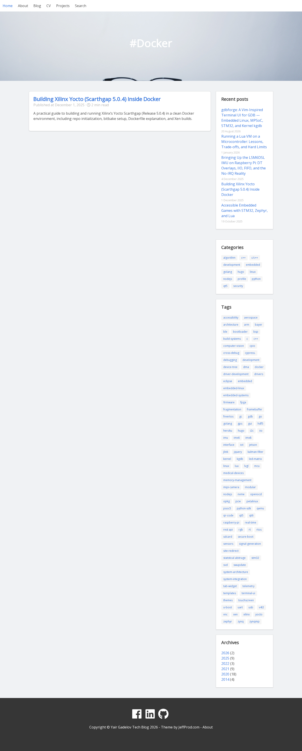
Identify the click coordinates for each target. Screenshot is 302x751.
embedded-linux (233, 388)
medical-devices (233, 473)
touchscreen (246, 600)
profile (242, 279)
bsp (255, 332)
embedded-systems (235, 395)
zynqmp (254, 621)
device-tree (230, 367)
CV (48, 5)
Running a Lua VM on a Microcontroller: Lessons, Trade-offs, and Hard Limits (244, 141)
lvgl (246, 466)
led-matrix (255, 459)
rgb (241, 529)
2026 (225, 652)
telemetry (248, 586)
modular (250, 487)
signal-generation (250, 544)
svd (225, 565)
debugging (230, 360)
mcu (257, 466)
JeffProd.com (188, 727)
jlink (225, 452)
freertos (228, 416)
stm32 (255, 558)
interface (228, 445)
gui (250, 423)
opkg (226, 501)
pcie (238, 501)
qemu (260, 508)
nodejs (227, 279)
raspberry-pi (231, 522)
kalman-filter (255, 452)
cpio (252, 346)
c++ (243, 258)
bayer (258, 324)
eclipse (227, 381)
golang (227, 272)
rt (250, 529)
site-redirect (231, 551)
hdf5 (260, 423)
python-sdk (244, 508)
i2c (252, 430)
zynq (241, 621)
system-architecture (235, 572)
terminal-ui (248, 593)
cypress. (250, 353)
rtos (259, 529)
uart (240, 607)
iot (241, 445)
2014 (225, 679)
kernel (227, 459)
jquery (238, 452)
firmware (229, 402)
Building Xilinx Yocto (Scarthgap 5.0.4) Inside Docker (97, 98)
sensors (228, 544)
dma (246, 367)
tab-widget (230, 586)
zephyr (227, 621)
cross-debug (231, 353)
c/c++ (254, 258)
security (238, 286)
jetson (253, 445)
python (256, 279)
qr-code (228, 515)
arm (246, 324)
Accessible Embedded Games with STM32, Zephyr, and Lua (244, 210)
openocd (256, 494)
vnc (225, 614)
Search (80, 5)
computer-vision (233, 346)
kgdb (240, 459)
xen (235, 614)
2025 (225, 658)
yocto (258, 614)
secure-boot (245, 537)
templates (229, 593)
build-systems (232, 339)
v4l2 (261, 607)
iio (260, 430)
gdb (250, 416)
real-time (250, 522)
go (260, 416)
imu (225, 438)
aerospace (251, 317)
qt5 (225, 286)
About (23, 5)
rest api (228, 529)
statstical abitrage (234, 558)
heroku (227, 430)
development (231, 265)
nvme (241, 494)
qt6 (251, 515)
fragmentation (232, 409)
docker (259, 367)
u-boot (227, 607)
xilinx (246, 614)
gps (240, 423)
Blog (37, 5)
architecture (230, 324)
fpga (243, 402)
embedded (253, 265)
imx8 (248, 438)
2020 (225, 674)
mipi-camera (231, 487)
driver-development (235, 374)
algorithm (229, 258)
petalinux (252, 501)
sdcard (227, 537)
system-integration (235, 579)
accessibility (230, 317)
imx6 (237, 438)
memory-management (237, 480)
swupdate (239, 565)
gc (240, 416)
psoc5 (227, 508)
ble (225, 332)
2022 (225, 663)
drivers (258, 374)
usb (250, 607)
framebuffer (254, 409)
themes (228, 600)
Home (8, 5)
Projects (63, 5)
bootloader (240, 332)
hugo (241, 272)
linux (253, 272)
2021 (225, 668)
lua (237, 466)
